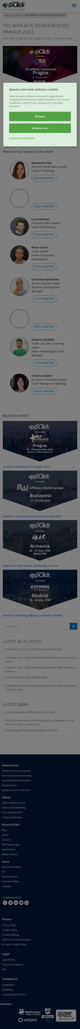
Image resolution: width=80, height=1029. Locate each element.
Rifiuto (40, 116)
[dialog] (40, 114)
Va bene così (40, 128)
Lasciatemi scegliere (21, 138)
